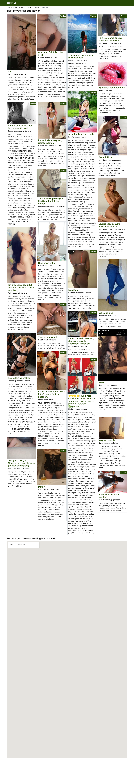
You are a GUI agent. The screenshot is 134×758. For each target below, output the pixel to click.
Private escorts (12, 7)
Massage (73, 290)
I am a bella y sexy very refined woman (50, 141)
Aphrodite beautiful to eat (112, 87)
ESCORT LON (12, 3)
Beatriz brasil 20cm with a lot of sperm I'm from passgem (51, 394)
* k (9, 71)
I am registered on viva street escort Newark (110, 39)
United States (26, 7)
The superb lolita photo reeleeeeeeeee (80, 56)
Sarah (102, 382)
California (36, 7)
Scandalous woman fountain (109, 495)
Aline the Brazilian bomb (81, 134)
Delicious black (106, 313)
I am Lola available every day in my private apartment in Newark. (81, 341)
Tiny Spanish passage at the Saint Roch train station (51, 201)
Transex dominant (47, 337)
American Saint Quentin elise (50, 53)
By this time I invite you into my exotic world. (20, 127)
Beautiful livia (105, 157)
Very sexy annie (107, 440)
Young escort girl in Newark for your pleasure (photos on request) (21, 463)
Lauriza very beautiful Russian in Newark (110, 225)
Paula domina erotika (19, 378)
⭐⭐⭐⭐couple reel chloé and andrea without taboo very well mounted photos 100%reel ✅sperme (81, 401)
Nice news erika (46, 263)
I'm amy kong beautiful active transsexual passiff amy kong (21, 287)
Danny (41, 487)
